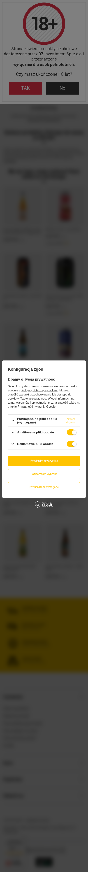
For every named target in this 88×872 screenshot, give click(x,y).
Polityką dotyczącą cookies (39, 390)
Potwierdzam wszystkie (44, 461)
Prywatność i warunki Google (37, 406)
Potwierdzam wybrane (44, 474)
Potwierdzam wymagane (44, 487)
